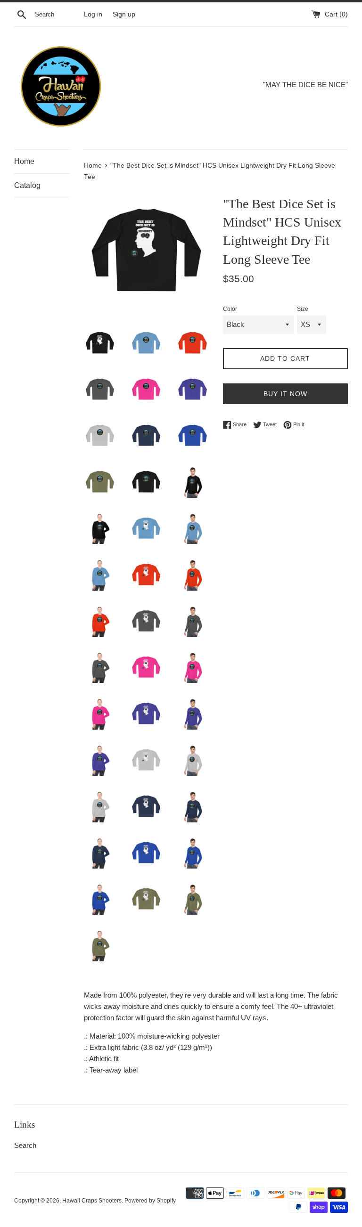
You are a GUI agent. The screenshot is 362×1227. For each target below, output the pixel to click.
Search (25, 1145)
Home (24, 161)
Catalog (27, 185)
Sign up (124, 14)
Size (302, 309)
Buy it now (285, 394)
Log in (93, 14)
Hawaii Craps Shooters (92, 1200)
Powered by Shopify (150, 1200)
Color (230, 309)
